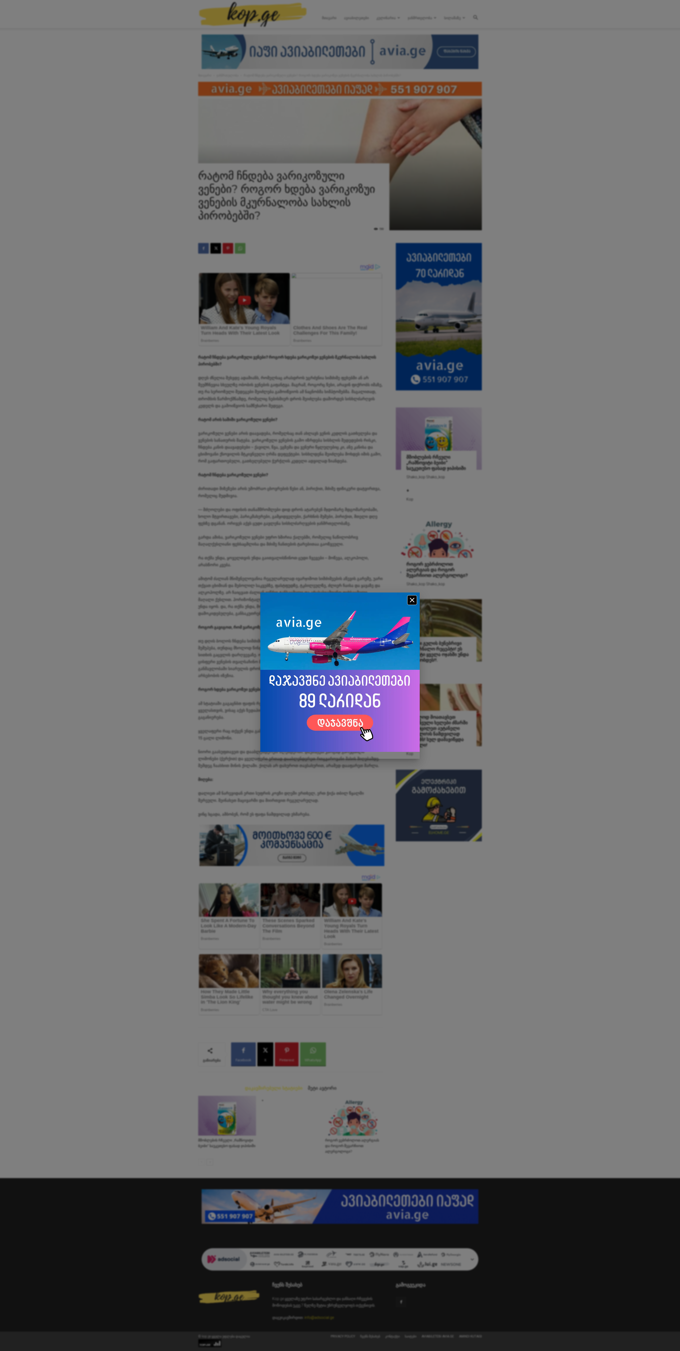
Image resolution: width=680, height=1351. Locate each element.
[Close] (412, 600)
